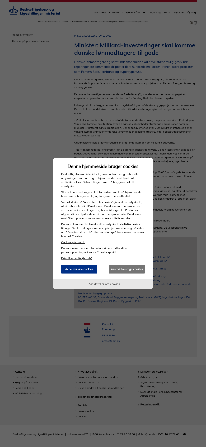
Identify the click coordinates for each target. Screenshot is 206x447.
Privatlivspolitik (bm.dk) (76, 258)
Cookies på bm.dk (73, 242)
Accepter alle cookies (79, 269)
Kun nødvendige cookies (127, 269)
